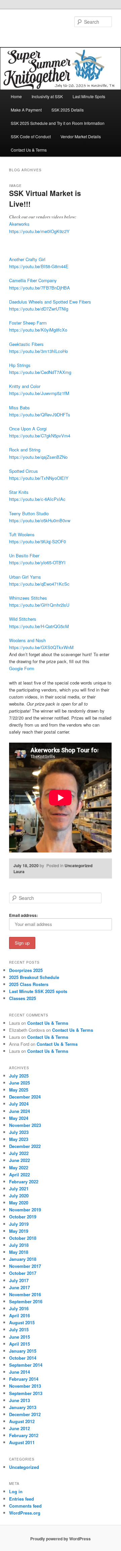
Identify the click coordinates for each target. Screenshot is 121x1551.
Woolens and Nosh (27, 640)
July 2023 (19, 1132)
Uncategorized (78, 865)
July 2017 (19, 1280)
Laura (19, 871)
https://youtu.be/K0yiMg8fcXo (38, 330)
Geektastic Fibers (26, 344)
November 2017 (25, 1266)
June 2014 (19, 1372)
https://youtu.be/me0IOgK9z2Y (39, 231)
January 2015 (22, 1351)
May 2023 (18, 1139)
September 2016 (25, 1301)
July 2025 (19, 1076)
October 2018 (22, 1238)
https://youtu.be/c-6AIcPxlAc (37, 499)
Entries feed (21, 1499)
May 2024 (18, 1118)
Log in (16, 1491)
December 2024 (25, 1097)
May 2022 (18, 1167)
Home (16, 96)
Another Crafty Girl (27, 259)
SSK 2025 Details (67, 110)
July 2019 (19, 1224)
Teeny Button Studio (29, 513)
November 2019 (25, 1209)
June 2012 (19, 1428)
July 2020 (19, 1195)
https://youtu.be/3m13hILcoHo (38, 351)
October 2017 (22, 1273)
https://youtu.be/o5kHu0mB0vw (39, 520)
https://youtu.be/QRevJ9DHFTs (39, 414)
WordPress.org (24, 1513)
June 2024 (19, 1111)
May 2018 (18, 1252)
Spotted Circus (23, 471)
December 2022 (25, 1146)
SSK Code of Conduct (31, 136)
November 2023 (25, 1125)
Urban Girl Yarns (25, 577)
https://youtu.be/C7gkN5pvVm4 (39, 435)
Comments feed (25, 1506)
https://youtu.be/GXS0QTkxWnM (41, 647)
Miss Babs (19, 407)
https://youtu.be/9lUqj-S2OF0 (37, 541)
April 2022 (19, 1174)
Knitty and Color (24, 386)
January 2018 (22, 1259)
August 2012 (22, 1421)
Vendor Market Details (81, 136)
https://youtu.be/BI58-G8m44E (39, 266)
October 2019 (22, 1216)
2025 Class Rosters (28, 984)
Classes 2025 (22, 998)
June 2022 (19, 1160)
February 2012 (23, 1435)
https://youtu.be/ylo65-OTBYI (37, 562)
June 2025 (19, 1083)
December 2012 (25, 1414)
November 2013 (25, 1386)
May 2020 (18, 1202)
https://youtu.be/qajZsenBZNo (38, 457)
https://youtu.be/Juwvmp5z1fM (39, 393)
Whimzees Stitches (28, 598)
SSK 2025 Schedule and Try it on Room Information (58, 123)
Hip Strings (20, 365)
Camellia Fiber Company (33, 280)
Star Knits (19, 492)
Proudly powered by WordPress (60, 1539)
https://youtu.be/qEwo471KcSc (39, 584)
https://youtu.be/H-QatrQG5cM (39, 626)
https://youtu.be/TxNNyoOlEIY (39, 478)
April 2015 (19, 1344)
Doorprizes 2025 (26, 970)
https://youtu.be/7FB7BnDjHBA (39, 287)
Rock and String (24, 449)
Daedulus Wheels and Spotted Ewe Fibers (50, 302)
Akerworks (19, 224)
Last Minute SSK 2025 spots (38, 991)
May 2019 (18, 1231)
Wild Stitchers (22, 619)
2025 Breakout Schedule (34, 977)
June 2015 (19, 1337)
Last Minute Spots (89, 96)
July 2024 (19, 1104)
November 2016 (25, 1294)
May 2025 (18, 1090)
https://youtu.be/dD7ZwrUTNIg (38, 309)
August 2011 (22, 1442)
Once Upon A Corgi (28, 428)
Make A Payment (26, 110)
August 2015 (22, 1322)
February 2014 (23, 1379)
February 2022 (23, 1181)
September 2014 (25, 1365)
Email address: (23, 915)
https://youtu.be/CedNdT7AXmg (40, 372)
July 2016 (19, 1308)
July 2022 (19, 1153)
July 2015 (19, 1329)
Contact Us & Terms (29, 150)
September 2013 (25, 1393)
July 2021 (19, 1188)
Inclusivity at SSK (47, 96)
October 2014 (22, 1358)
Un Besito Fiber (24, 555)
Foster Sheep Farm (28, 323)
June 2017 (19, 1287)
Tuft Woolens (22, 534)
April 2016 (19, 1315)
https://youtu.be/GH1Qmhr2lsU (39, 605)
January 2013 (22, 1407)
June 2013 (19, 1400)
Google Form (21, 668)
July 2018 (19, 1245)
